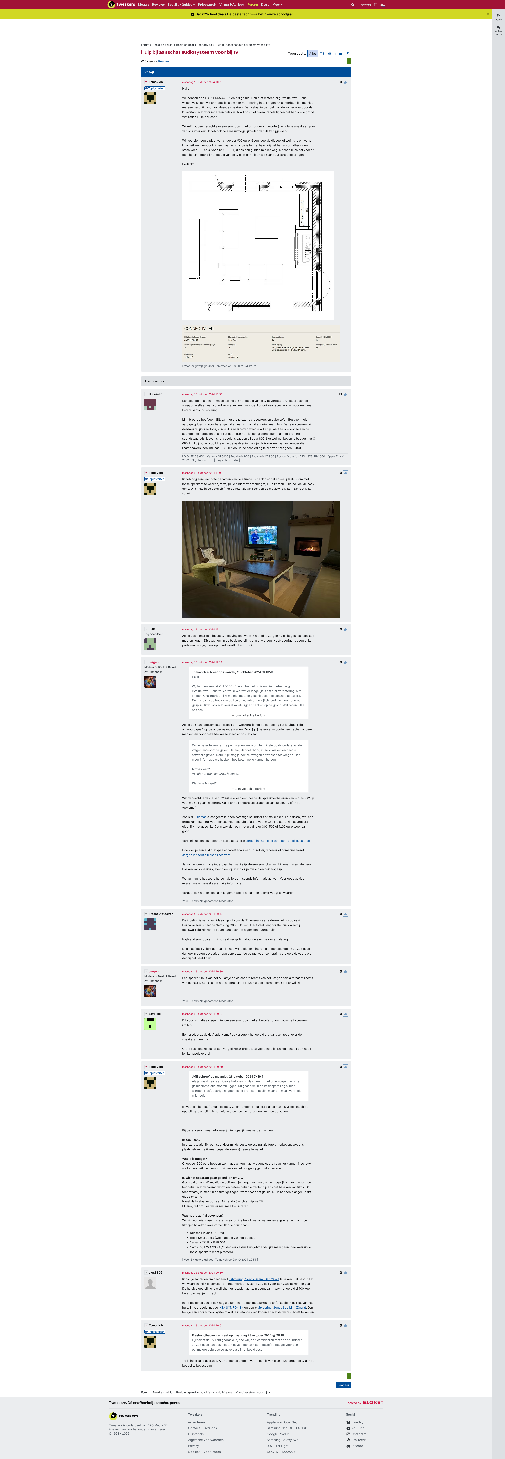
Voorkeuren (212, 1452)
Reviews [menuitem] (158, 4)
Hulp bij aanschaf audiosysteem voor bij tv (242, 44)
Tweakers (116, 1425)
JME (152, 629)
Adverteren (196, 1422)
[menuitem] (353, 4)
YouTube (358, 1428)
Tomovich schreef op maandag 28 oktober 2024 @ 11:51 (232, 672)
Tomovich (156, 82)
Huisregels (196, 1434)
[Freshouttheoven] (150, 924)
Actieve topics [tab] (498, 32)
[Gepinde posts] (347, 53)
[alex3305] (150, 1283)
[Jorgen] (150, 682)
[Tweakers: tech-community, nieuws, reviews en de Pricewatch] (121, 4)
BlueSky (357, 1422)
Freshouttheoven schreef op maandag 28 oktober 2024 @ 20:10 (238, 1335)
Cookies (194, 1452)
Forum (145, 44)
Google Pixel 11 (278, 1434)
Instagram (359, 1434)
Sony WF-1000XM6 (281, 1452)
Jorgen (154, 662)
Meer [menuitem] (276, 4)
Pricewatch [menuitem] (207, 4)
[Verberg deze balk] (488, 14)
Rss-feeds (359, 1440)
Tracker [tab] (498, 19)
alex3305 (155, 1272)
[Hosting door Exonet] (365, 1403)
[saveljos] (150, 1024)
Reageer (164, 61)
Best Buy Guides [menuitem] (180, 4)
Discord (357, 1446)
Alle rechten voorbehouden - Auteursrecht (138, 1429)
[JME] (150, 644)
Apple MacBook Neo (282, 1422)
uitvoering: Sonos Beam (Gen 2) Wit (254, 1279)
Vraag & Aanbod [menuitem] (231, 4)
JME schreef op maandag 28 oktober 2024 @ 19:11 (228, 1076)
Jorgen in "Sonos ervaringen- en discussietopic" (279, 841)
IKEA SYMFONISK (231, 1307)
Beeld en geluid (163, 44)
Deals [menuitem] (265, 4)
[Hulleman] (150, 404)
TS (322, 53)
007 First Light (278, 1446)
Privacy (193, 1446)
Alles (312, 53)
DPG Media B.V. (158, 1425)
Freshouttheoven (161, 914)
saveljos (155, 1014)
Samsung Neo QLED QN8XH (288, 1428)
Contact (194, 1428)
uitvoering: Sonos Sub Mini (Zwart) (281, 1307)
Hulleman (155, 394)
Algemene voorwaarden (206, 1440)
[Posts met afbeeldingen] (329, 53)
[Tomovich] (150, 98)
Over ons (210, 1428)
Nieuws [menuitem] (143, 4)
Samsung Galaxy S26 (283, 1440)
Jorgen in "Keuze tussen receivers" (207, 855)
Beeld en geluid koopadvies (194, 44)
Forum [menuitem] (252, 4)
